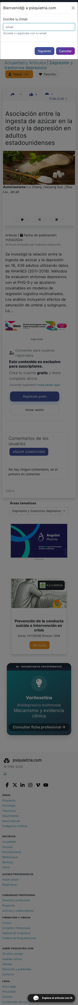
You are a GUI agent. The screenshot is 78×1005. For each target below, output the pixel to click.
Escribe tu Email (15, 19)
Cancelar (65, 51)
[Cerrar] (73, 8)
